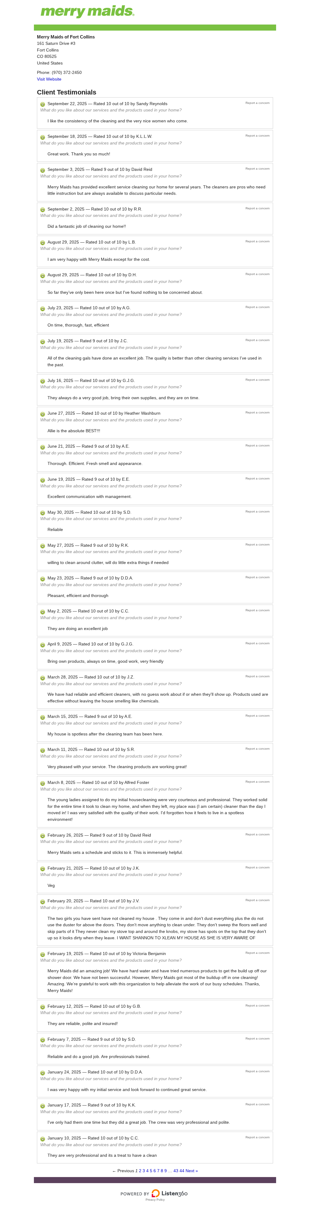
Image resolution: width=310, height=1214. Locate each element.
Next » (192, 1170)
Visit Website (49, 79)
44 (182, 1170)
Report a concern (258, 102)
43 (175, 1170)
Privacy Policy (155, 1199)
